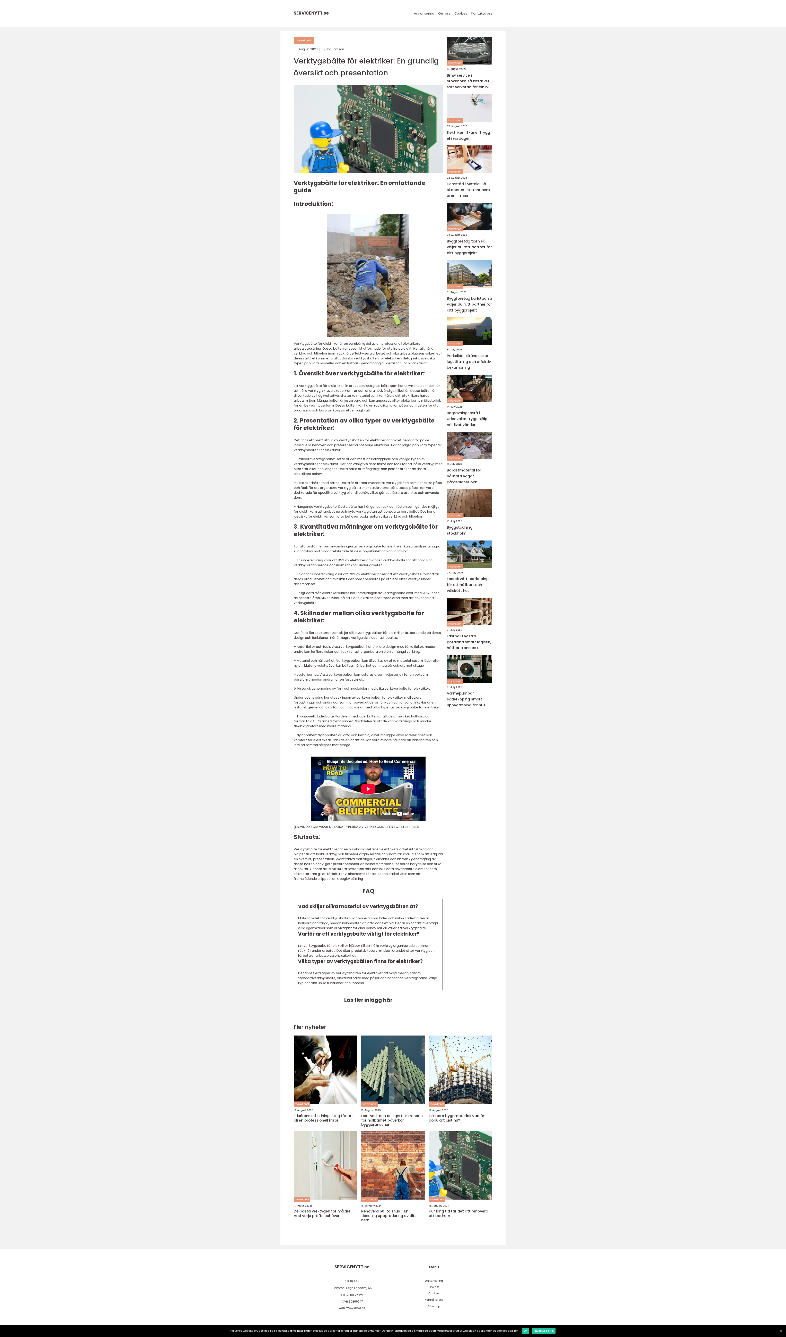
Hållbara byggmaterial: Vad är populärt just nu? (456, 1118)
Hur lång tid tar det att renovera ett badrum (458, 1213)
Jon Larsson (335, 49)
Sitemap (434, 1306)
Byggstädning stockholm (459, 530)
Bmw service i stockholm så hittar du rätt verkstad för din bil (468, 81)
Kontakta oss (481, 13)
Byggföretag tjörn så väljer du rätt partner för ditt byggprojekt (469, 246)
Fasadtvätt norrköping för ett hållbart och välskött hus (468, 584)
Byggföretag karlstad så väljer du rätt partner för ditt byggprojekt (469, 304)
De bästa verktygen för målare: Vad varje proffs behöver (322, 1213)
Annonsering (424, 13)
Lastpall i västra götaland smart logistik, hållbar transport (469, 641)
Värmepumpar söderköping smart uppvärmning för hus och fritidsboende (466, 699)
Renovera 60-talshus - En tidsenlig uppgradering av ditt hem (388, 1215)
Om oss (444, 13)
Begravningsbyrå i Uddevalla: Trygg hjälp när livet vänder (467, 418)
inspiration (454, 63)
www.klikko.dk (355, 1308)
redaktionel (304, 40)
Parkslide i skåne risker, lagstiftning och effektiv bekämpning (469, 361)
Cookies (460, 13)
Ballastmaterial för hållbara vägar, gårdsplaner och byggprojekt (464, 476)
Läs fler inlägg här (368, 1000)
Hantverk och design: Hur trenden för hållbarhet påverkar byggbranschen (392, 1120)
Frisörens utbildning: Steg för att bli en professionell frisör (323, 1118)
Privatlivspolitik (543, 1330)
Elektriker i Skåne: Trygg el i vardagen (468, 135)
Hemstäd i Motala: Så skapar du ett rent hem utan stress (468, 189)
